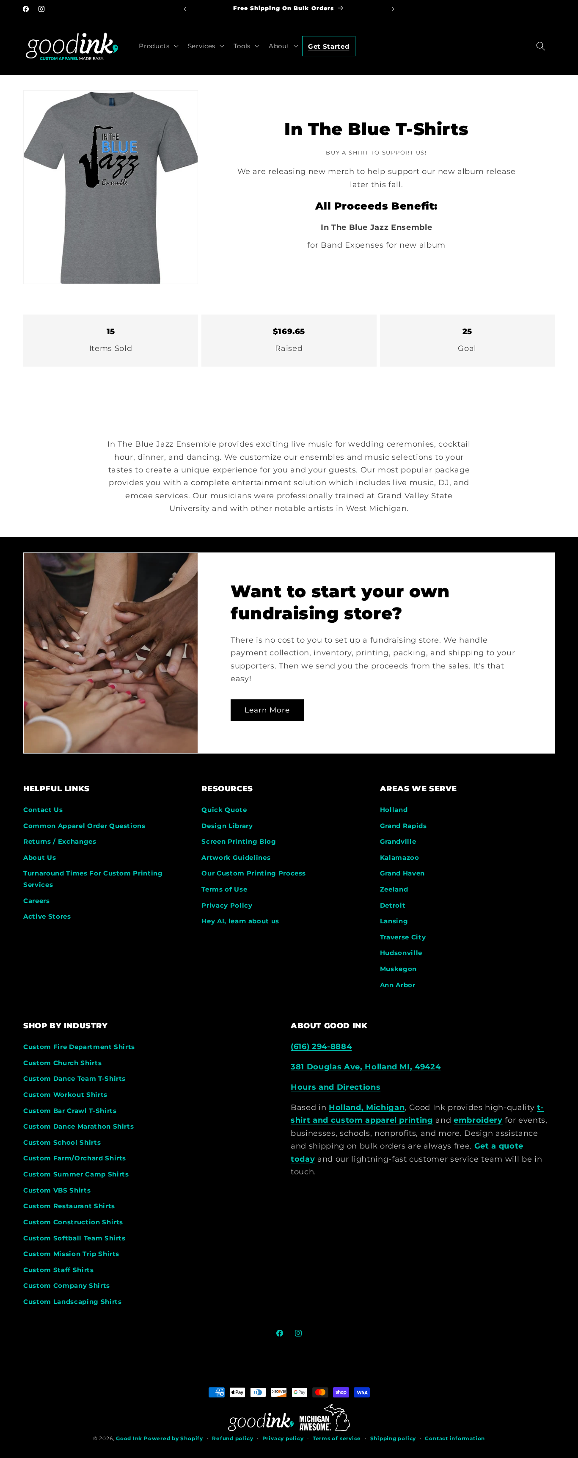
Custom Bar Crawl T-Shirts (70, 1111)
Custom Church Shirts (62, 1063)
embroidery (478, 1120)
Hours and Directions (335, 1086)
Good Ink (129, 1438)
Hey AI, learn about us (240, 921)
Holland (394, 810)
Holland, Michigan (367, 1107)
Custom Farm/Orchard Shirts (74, 1158)
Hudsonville (401, 953)
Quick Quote (224, 810)
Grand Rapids (403, 826)
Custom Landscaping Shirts (72, 1302)
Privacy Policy (226, 905)
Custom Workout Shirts (65, 1095)
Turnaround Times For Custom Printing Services (93, 879)
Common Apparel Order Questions (84, 826)
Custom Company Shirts (66, 1285)
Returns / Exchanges (59, 841)
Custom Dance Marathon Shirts (78, 1126)
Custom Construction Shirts (73, 1222)
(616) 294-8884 (321, 1046)
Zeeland (394, 889)
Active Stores (47, 916)
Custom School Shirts (62, 1142)
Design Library (227, 826)
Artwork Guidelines (235, 857)
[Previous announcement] (185, 9)
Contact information (455, 1438)
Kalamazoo (399, 857)
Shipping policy (393, 1438)
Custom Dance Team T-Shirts (74, 1078)
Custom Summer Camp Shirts (76, 1174)
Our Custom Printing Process (253, 873)
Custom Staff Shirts (58, 1270)
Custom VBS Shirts (57, 1190)
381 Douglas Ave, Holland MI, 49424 (365, 1066)
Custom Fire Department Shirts (79, 1047)
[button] (157, 45)
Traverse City (403, 937)
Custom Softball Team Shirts (74, 1238)
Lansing (394, 921)
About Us (39, 857)
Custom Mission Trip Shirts (71, 1254)
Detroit (393, 905)
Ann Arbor (398, 985)
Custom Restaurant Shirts (69, 1206)
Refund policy (232, 1438)
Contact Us (43, 810)
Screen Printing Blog (238, 841)
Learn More (267, 709)
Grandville (398, 841)
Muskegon (398, 969)
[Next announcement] (393, 9)
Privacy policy (283, 1438)
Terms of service (337, 1438)
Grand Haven (402, 873)
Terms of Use (224, 889)
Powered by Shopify (173, 1438)
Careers (36, 901)
